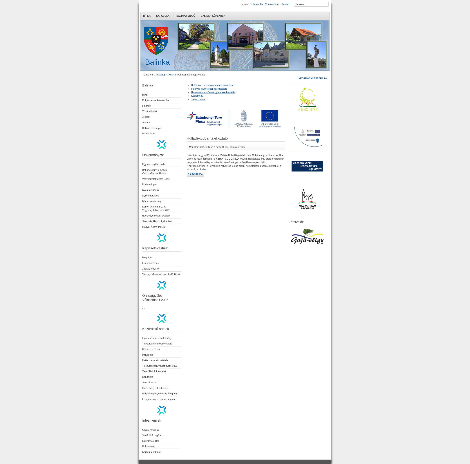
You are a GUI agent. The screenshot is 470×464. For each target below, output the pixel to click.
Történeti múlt (149, 111)
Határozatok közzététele (155, 360)
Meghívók (147, 257)
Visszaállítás (272, 4)
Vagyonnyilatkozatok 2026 (156, 179)
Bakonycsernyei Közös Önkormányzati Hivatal (154, 172)
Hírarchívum (148, 133)
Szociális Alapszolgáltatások (157, 221)
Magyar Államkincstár (153, 226)
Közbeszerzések (151, 349)
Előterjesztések (150, 263)
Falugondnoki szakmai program (159, 399)
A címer (146, 122)
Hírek (147, 16)
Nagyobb (258, 4)
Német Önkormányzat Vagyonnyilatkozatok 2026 (156, 208)
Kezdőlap (160, 74)
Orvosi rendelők (150, 430)
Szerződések (149, 382)
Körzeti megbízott (151, 452)
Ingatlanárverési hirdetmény (157, 338)
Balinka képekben (213, 16)
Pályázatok (148, 354)
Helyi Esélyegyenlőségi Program (159, 393)
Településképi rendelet (154, 371)
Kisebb (285, 4)
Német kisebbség (151, 201)
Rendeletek (148, 376)
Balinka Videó (185, 16)
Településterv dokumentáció (157, 343)
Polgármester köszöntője (155, 100)
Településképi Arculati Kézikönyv (159, 365)
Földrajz (146, 105)
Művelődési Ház (150, 441)
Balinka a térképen (152, 128)
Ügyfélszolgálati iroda (153, 164)
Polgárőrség (148, 446)
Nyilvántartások (150, 195)
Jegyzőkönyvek (150, 268)
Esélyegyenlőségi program (156, 215)
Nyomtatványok (150, 190)
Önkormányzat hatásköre (155, 388)
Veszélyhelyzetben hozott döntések (161, 274)
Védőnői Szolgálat (152, 435)
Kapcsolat (163, 16)
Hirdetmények (149, 184)
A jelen (145, 116)
